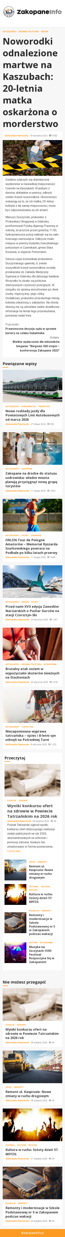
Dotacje (12, 801)
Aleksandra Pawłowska (17, 135)
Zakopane (26, 469)
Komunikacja (28, 407)
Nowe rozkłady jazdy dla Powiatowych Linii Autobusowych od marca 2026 (32, 386)
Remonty (42, 862)
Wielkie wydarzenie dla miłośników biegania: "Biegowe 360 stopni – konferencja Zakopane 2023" (36, 344)
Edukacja (34, 911)
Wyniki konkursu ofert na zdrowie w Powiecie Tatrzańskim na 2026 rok (32, 780)
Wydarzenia (50, 664)
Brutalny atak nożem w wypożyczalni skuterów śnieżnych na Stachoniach (32, 644)
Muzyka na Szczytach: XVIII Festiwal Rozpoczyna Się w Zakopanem (15, 952)
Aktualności (10, 32)
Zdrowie (22, 801)
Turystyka (27, 727)
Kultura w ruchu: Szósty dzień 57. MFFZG (15, 894)
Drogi (32, 862)
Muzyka (33, 890)
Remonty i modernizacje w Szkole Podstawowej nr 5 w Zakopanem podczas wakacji (15, 922)
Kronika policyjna (29, 32)
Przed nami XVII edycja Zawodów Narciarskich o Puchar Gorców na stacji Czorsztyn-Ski (32, 581)
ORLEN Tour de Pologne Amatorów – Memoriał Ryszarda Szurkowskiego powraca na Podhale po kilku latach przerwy (32, 515)
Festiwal (34, 887)
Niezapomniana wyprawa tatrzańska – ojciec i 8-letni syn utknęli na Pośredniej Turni (32, 706)
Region (44, 32)
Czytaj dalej (13, 851)
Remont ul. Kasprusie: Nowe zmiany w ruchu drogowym (15, 870)
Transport (44, 407)
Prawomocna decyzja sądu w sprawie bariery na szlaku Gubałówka (30, 329)
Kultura (45, 887)
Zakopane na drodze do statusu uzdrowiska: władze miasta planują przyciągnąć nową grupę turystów (32, 448)
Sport (25, 536)
